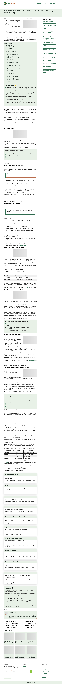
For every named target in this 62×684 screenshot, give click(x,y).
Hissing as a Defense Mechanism (12, 49)
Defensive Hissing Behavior (12, 59)
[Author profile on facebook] (32, 612)
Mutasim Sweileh (7, 14)
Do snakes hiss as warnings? (12, 76)
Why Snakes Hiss (9, 48)
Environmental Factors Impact (13, 62)
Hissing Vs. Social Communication (12, 53)
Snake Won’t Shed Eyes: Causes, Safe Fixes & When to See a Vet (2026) (49, 54)
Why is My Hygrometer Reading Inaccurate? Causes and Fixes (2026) (49, 27)
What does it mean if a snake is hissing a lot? (16, 71)
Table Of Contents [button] (8, 43)
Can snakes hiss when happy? (13, 79)
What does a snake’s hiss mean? (13, 68)
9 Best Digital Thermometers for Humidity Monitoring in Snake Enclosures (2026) (49, 65)
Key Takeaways (9, 45)
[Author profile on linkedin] (35, 612)
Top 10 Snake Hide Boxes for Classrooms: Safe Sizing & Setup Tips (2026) (49, 33)
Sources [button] (5, 609)
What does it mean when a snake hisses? (15, 74)
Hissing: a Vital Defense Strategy (12, 56)
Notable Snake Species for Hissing (12, 54)
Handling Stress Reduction (12, 60)
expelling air (26, 287)
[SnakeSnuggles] (10, 3)
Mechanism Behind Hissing (11, 51)
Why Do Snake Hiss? (10, 46)
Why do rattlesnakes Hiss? (12, 73)
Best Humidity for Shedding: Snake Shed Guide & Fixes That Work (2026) (49, 38)
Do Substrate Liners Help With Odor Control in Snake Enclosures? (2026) (49, 59)
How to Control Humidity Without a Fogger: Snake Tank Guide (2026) (49, 70)
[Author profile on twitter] (34, 612)
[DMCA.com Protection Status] (31, 671)
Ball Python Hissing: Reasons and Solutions (14, 57)
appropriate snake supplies (9, 393)
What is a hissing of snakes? (12, 78)
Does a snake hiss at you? (12, 70)
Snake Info (14, 7)
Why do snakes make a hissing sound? (14, 67)
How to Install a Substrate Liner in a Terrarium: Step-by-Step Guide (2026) (49, 44)
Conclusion (8, 81)
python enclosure (10, 435)
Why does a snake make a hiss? (13, 65)
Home (10, 7)
